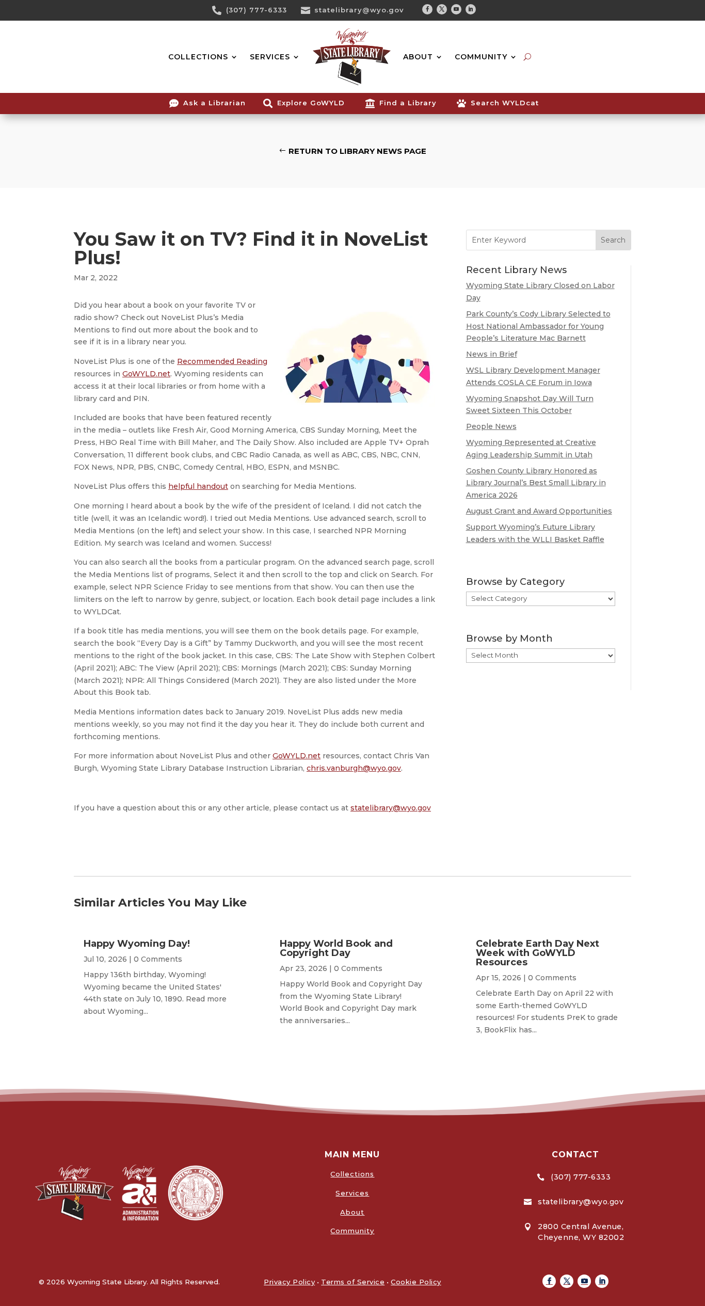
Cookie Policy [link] (416, 1282)
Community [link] (352, 1231)
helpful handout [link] (198, 486)
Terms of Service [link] (352, 1282)
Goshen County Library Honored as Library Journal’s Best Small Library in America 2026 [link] (536, 483)
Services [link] (352, 1193)
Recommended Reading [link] (222, 361)
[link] (220, 10)
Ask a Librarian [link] (214, 103)
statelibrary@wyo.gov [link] (359, 10)
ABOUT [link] (418, 56)
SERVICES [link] (270, 56)
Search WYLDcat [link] (505, 103)
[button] (427, 9)
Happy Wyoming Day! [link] (137, 943)
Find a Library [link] (408, 103)
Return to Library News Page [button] (357, 151)
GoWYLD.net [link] (146, 373)
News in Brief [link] (491, 354)
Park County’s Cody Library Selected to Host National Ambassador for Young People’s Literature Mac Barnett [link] (538, 326)
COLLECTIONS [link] (198, 56)
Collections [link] (352, 1174)
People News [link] (491, 426)
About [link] (352, 1212)
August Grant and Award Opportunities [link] (539, 511)
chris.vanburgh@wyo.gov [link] (354, 768)
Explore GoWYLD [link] (311, 103)
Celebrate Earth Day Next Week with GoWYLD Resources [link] (537, 953)
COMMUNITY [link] (481, 56)
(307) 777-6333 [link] (256, 10)
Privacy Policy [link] (289, 1282)
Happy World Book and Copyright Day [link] (336, 948)
